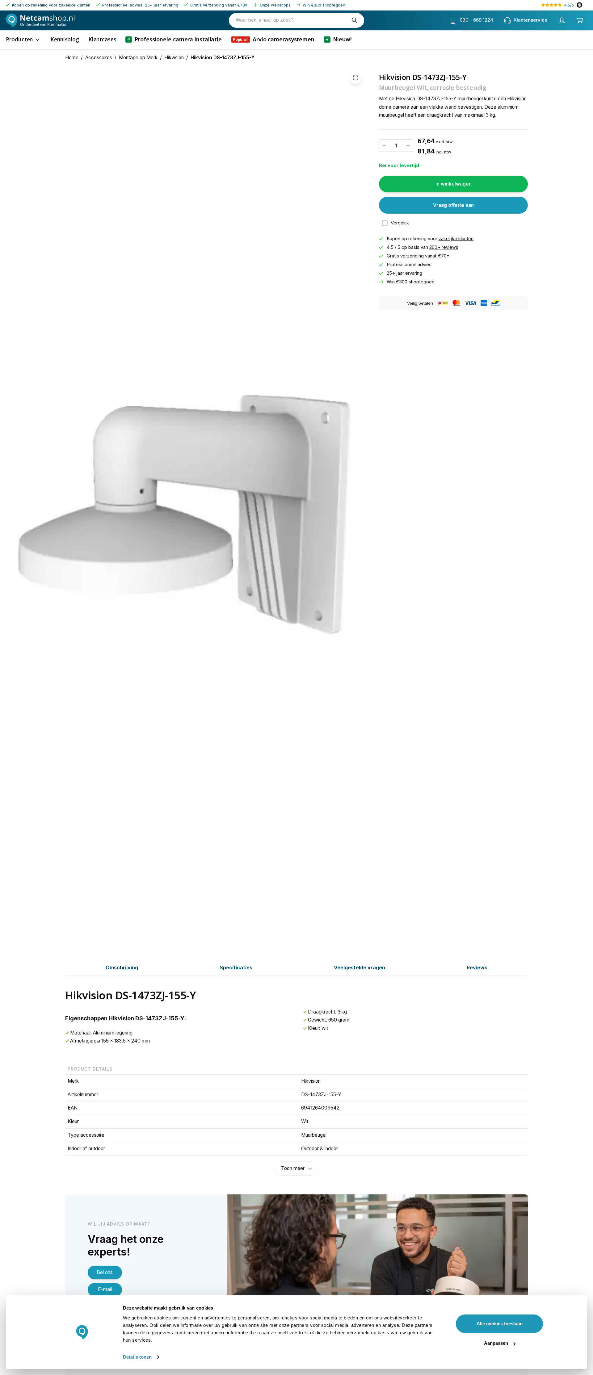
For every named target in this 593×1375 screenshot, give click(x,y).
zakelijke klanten (456, 238)
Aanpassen (496, 1343)
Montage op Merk (138, 58)
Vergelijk (400, 223)
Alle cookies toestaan (500, 1323)
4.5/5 (569, 5)
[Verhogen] (408, 145)
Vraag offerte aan (453, 205)
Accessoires (98, 58)
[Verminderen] (384, 145)
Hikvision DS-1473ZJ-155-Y (223, 58)
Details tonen (137, 1357)
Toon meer (293, 1168)
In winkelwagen (453, 184)
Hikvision (174, 58)
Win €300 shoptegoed (324, 5)
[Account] (561, 20)
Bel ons (105, 1272)
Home (71, 58)
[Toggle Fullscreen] (355, 78)
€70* (242, 5)
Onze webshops (275, 5)
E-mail (105, 1289)
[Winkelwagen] (579, 20)
